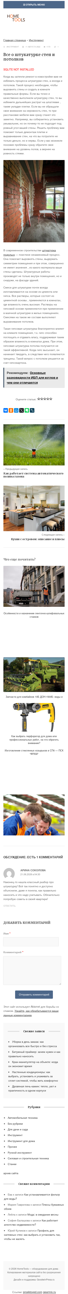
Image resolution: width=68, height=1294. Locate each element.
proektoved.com (32, 1292)
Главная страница (14, 40)
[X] (21, 410)
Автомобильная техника (23, 1117)
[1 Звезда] (38, 398)
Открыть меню (35, 4)
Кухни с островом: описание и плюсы (38, 539)
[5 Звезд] (50, 398)
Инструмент (36, 40)
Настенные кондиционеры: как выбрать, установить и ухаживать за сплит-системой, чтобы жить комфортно (33, 1076)
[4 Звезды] (47, 398)
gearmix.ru (49, 1292)
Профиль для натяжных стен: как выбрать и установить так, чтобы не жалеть (32, 1234)
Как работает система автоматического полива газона (33, 475)
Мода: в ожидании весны (42, 1214)
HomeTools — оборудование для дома (34, 21)
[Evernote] (27, 410)
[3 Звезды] (44, 398)
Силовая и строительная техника (28, 1158)
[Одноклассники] (11, 410)
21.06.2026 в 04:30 (30, 874)
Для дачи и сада (18, 1129)
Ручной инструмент (20, 1152)
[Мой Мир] (16, 410)
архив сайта (10, 1173)
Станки (12, 1164)
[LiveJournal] (32, 410)
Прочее (12, 1146)
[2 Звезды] (41, 398)
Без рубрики (15, 1123)
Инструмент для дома (21, 1141)
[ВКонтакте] (5, 410)
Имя (6, 933)
